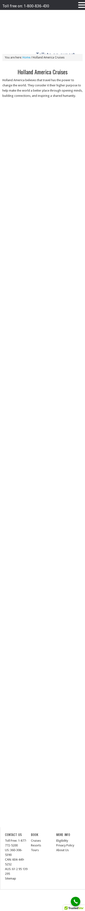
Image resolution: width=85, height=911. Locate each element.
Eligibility (62, 840)
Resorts (36, 845)
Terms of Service (45, 13)
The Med (64, 13)
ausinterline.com (20, 27)
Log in (60, 905)
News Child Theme (47, 900)
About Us (62, 850)
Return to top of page (45, 895)
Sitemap (10, 878)
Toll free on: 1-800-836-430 (25, 6)
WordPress (46, 905)
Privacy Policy (24, 13)
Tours (35, 850)
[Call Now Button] (75, 901)
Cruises (36, 840)
